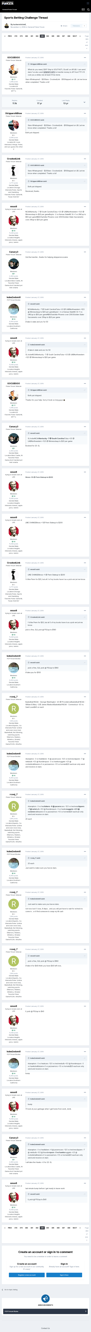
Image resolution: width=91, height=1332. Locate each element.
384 (47, 36)
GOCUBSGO (13, 57)
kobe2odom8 (14, 297)
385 (53, 36)
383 (42, 36)
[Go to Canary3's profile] (13, 263)
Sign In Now (64, 1275)
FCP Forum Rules (11, 1311)
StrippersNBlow (13, 113)
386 (58, 36)
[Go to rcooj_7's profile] (13, 708)
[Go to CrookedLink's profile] (13, 170)
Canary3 (13, 252)
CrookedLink (13, 158)
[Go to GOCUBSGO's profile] (13, 69)
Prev (10, 36)
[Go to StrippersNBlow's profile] (13, 125)
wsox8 (13, 206)
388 (68, 36)
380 (26, 36)
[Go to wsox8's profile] (13, 220)
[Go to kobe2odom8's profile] (13, 309)
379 (21, 36)
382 (37, 36)
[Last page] (80, 36)
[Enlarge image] (64, 400)
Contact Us (45, 1328)
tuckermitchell (19, 24)
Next (75, 36)
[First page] (5, 36)
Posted (34, 57)
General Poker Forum (36, 27)
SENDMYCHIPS (49, 72)
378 (15, 36)
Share (64, 26)
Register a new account (27, 1275)
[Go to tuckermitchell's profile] (6, 25)
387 (63, 36)
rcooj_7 (14, 696)
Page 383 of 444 (87, 40)
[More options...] (85, 57)
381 (32, 36)
